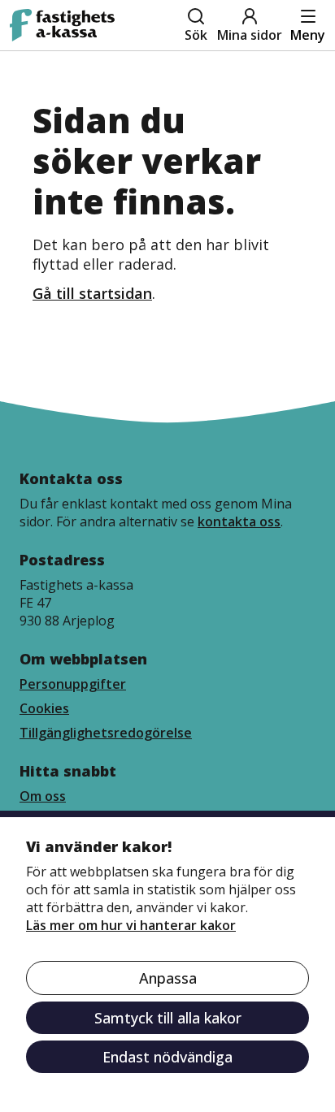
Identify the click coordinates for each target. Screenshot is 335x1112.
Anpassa (168, 978)
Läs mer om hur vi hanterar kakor (131, 925)
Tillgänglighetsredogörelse (106, 733)
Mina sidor (249, 35)
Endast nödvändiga (167, 1057)
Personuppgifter (73, 684)
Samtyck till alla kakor (167, 1018)
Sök (196, 35)
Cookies (44, 708)
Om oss (43, 796)
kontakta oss (239, 521)
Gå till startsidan (92, 293)
